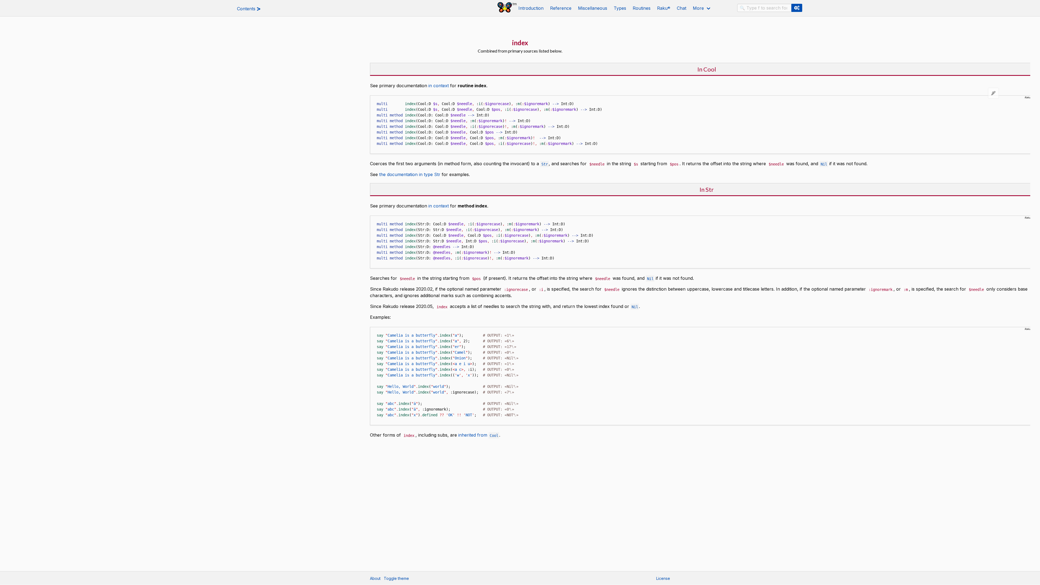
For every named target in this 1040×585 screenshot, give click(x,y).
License (663, 578)
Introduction (531, 8)
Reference (560, 8)
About (375, 578)
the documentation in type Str (409, 174)
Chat (681, 8)
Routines (642, 8)
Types (620, 8)
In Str (707, 189)
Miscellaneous (592, 8)
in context (438, 85)
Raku (663, 8)
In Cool (706, 69)
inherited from (478, 435)
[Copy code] (373, 99)
